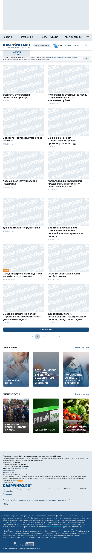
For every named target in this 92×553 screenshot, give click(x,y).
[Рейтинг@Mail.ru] (29, 543)
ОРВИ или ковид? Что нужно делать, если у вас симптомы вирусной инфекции (45, 376)
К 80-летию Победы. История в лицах (15, 427)
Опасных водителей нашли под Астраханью (64, 275)
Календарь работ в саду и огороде (75, 428)
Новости (7, 37)
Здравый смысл (45, 429)
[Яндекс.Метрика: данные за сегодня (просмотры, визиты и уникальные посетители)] (19, 543)
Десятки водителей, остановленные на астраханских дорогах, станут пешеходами (67, 317)
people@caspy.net (21, 468)
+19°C (60, 45)
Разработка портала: (22, 549)
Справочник (27, 37)
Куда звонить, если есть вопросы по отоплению (73, 379)
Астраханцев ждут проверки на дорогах (20, 182)
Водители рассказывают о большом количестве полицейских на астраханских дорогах (65, 232)
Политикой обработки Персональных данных (61, 57)
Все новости (8, 494)
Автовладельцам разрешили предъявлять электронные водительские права (65, 184)
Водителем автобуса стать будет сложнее (22, 139)
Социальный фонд (13, 381)
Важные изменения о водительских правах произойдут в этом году (62, 141)
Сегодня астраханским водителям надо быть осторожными (23, 275)
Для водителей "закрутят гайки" (22, 227)
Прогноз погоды (73, 37)
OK (86, 59)
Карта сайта (8, 491)
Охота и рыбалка (49, 37)
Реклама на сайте (9, 470)
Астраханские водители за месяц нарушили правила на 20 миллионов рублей (67, 97)
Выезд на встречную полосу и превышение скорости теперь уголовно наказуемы (22, 317)
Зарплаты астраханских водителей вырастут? (17, 96)
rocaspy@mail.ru (12, 472)
